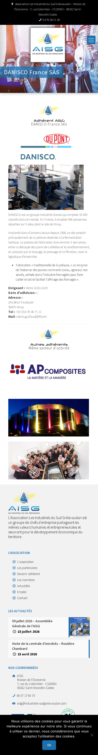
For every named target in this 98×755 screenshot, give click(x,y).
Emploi (21, 592)
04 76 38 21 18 (51, 20)
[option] (49, 371)
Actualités (23, 586)
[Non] (91, 734)
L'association (25, 562)
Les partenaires (27, 568)
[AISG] (47, 45)
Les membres (26, 580)
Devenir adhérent (28, 574)
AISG (36, 682)
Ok (49, 745)
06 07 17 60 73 (25, 696)
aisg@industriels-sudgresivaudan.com (41, 703)
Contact (22, 598)
